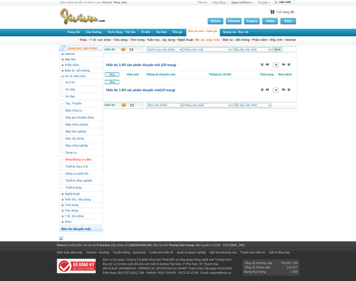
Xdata (270, 21)
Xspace (252, 21)
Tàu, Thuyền (73, 103)
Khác (68, 221)
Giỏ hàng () (285, 12)
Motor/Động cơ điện (78, 159)
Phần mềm (72, 65)
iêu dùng (120, 40)
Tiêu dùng (71, 210)
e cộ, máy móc (208, 40)
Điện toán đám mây (70, 252)
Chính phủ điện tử (161, 252)
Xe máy (70, 89)
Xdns (288, 21)
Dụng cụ (71, 152)
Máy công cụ (73, 110)
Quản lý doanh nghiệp (191, 252)
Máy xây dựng (74, 138)
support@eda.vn (220, 272)
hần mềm (259, 40)
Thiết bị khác (73, 187)
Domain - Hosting (97, 252)
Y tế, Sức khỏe (74, 216)
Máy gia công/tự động (79, 117)
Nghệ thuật (72, 194)
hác (83, 40)
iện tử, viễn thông (236, 40)
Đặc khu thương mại (223, 252)
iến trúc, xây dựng (161, 40)
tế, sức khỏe (100, 40)
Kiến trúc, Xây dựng (78, 199)
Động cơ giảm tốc (77, 173)
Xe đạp (70, 96)
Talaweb (234, 21)
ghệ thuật (185, 40)
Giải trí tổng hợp (279, 252)
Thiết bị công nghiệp (78, 180)
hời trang (137, 40)
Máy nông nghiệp (76, 124)
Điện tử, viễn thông (77, 70)
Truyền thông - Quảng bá (129, 252)
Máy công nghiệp (76, 145)
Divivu (215, 21)
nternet (291, 40)
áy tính (276, 40)
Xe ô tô (70, 82)
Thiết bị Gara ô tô (76, 166)
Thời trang (71, 205)
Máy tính (70, 59)
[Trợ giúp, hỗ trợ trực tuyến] (284, 2)
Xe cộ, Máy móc (75, 76)
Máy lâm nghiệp (75, 131)
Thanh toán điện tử (252, 252)
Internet (70, 54)
